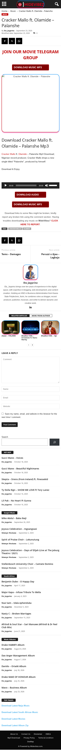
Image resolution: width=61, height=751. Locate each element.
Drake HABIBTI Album (13, 644)
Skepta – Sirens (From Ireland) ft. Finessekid (25, 479)
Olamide (22, 154)
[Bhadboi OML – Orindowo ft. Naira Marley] (30, 327)
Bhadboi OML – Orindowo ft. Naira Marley (29, 338)
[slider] (53, 185)
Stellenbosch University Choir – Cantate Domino (27, 563)
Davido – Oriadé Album (14, 666)
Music (13, 11)
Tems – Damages (11, 254)
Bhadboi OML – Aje (49, 336)
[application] (30, 185)
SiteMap (30, 741)
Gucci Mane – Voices (12, 457)
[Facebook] (5, 41)
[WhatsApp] (19, 41)
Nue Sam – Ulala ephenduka (16, 602)
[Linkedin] (30, 307)
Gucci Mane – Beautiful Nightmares (20, 468)
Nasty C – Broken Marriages (16, 613)
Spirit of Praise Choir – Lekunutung (20, 539)
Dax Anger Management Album (18, 655)
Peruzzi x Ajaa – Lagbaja (50, 256)
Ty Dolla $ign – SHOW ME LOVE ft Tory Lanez (25, 489)
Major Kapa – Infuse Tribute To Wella (21, 592)
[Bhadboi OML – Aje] (50, 327)
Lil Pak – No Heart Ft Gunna (16, 500)
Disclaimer (38, 734)
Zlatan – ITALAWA (9, 336)
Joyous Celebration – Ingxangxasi (19, 528)
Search (5, 437)
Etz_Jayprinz (9, 30)
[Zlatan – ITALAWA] (11, 327)
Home (4, 11)
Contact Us (25, 734)
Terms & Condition (45, 738)
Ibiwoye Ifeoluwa (9, 533)
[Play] (5, 185)
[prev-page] (28, 345)
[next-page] (32, 345)
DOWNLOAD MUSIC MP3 (28, 67)
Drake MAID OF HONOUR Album (19, 676)
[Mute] (46, 185)
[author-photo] (30, 272)
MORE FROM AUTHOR (41, 315)
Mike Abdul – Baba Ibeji (14, 518)
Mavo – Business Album (14, 687)
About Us (14, 734)
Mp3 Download (14, 738)
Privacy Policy (29, 738)
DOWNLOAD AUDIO (28, 194)
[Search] (54, 442)
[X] (12, 41)
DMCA (48, 734)
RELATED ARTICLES (19, 315)
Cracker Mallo (8, 154)
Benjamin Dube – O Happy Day (18, 581)
